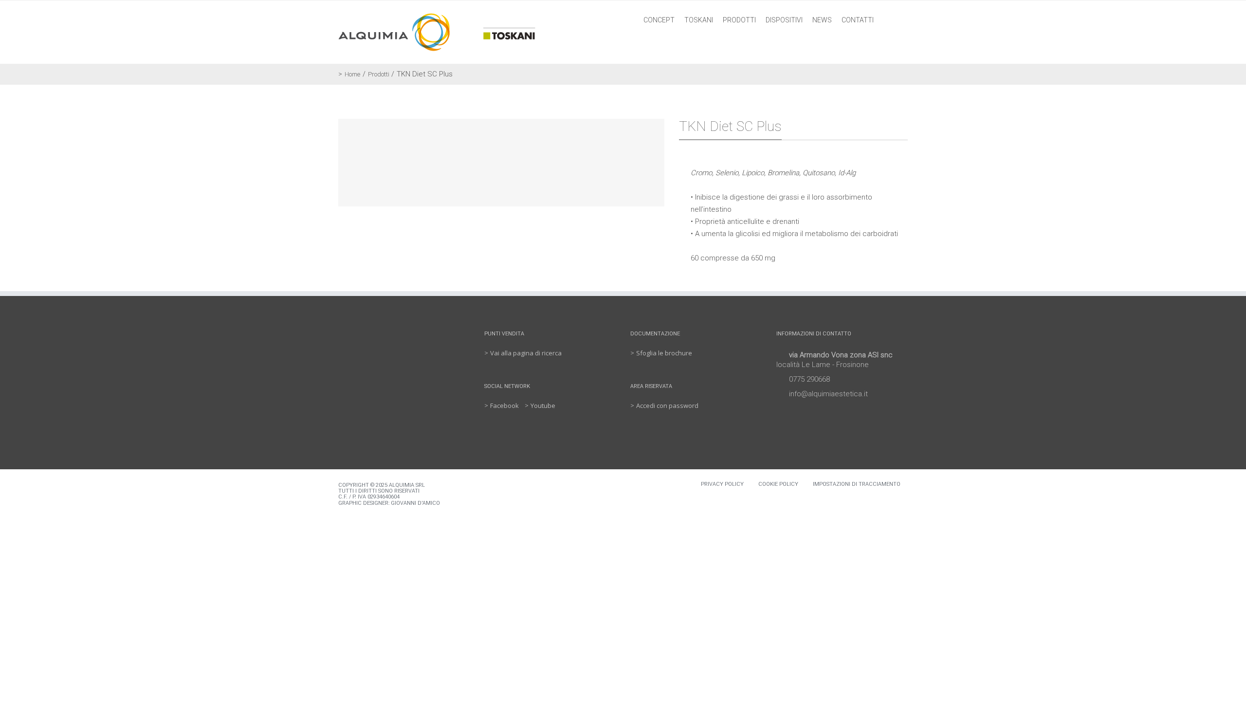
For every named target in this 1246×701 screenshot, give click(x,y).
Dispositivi (784, 20)
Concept (659, 20)
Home (352, 74)
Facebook (504, 405)
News (822, 20)
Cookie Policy (778, 484)
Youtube (543, 405)
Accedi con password (667, 405)
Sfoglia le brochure (664, 353)
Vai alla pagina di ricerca (526, 353)
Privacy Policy (722, 484)
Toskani (698, 20)
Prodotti (739, 20)
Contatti (858, 20)
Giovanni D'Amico (415, 503)
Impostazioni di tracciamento (856, 484)
